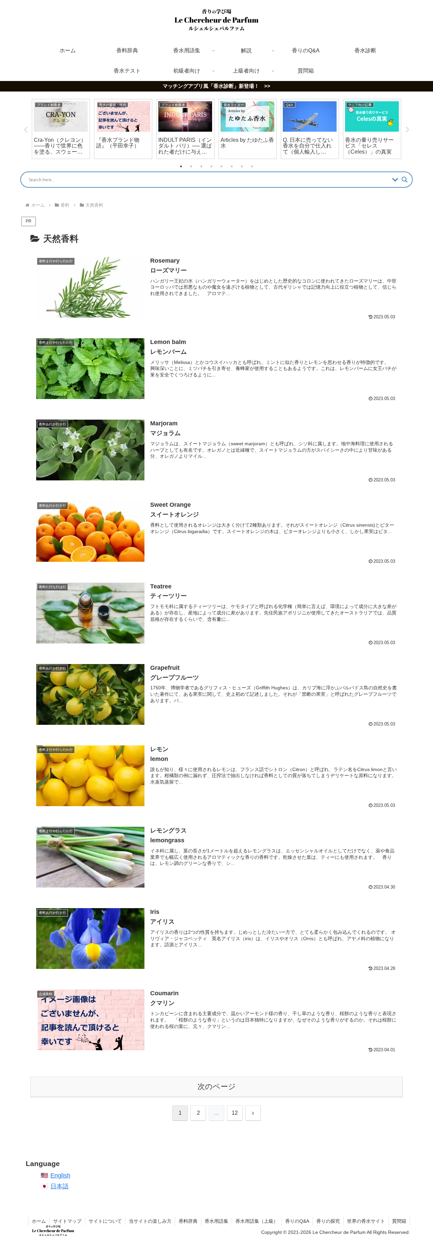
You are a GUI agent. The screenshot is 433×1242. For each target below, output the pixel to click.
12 (235, 1113)
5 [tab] (221, 166)
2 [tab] (191, 166)
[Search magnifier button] (404, 179)
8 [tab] (252, 166)
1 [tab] (181, 166)
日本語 (59, 1186)
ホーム (39, 1221)
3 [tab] (201, 166)
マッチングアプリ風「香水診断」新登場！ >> (216, 86)
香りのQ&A (297, 1221)
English (60, 1175)
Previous (25, 130)
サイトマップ (67, 1221)
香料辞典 (188, 1221)
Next (407, 130)
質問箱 (399, 1221)
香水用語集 (216, 1221)
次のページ (217, 1086)
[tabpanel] (61, 129)
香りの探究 (328, 1221)
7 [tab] (241, 166)
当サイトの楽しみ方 (150, 1221)
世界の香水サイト (366, 1221)
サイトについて (105, 1221)
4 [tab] (211, 166)
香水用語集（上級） (256, 1221)
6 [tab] (231, 166)
